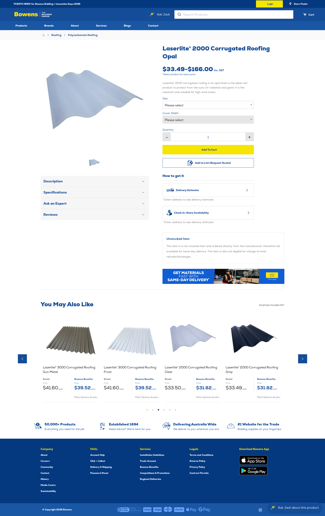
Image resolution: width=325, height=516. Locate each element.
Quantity (168, 129)
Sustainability (48, 491)
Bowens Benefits (149, 467)
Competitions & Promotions (155, 473)
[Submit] (179, 14)
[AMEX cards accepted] (147, 509)
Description (53, 181)
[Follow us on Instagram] (260, 509)
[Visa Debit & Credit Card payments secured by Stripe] (157, 509)
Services (101, 25)
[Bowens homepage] (34, 14)
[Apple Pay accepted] (191, 509)
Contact (153, 25)
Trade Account (148, 461)
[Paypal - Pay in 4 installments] (179, 509)
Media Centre (48, 485)
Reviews (50, 214)
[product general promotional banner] (223, 276)
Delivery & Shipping (101, 467)
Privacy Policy (197, 467)
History (45, 479)
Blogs (127, 25)
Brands (49, 25)
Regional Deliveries (150, 479)
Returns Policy (197, 461)
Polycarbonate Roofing (83, 35)
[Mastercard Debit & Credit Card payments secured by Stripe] (168, 509)
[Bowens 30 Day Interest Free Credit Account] (129, 509)
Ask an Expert (55, 203)
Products (21, 25)
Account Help (97, 455)
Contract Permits (199, 473)
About (75, 25)
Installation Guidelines (152, 455)
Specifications (55, 192)
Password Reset (99, 473)
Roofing (56, 35)
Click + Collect (97, 461)
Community (47, 467)
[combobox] (233, 14)
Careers (45, 461)
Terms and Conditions (201, 455)
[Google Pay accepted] (204, 509)
